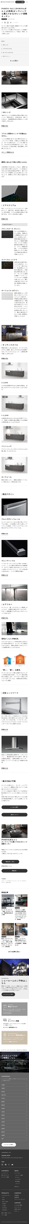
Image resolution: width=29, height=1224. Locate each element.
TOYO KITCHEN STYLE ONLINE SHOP (12, 1157)
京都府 (3, 1108)
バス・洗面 (4, 1215)
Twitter (9, 1164)
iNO (3, 1197)
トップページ (3, 1050)
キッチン (14, 1050)
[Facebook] (5, 22)
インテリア (18, 1179)
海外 (3, 1138)
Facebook (5, 1164)
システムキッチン (6, 1195)
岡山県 (3, 1118)
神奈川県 (4, 1095)
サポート (17, 1211)
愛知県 (3, 1105)
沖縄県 (3, 1135)
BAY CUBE (5, 1201)
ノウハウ (17, 1183)
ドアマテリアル (7, 48)
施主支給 (8, 882)
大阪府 (3, 1111)
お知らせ (17, 1186)
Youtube (12, 1164)
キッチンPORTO (22, 880)
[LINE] (8, 22)
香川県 (3, 1125)
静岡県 (3, 1101)
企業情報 (17, 1195)
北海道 (3, 1084)
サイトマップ (18, 1207)
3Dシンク (5, 45)
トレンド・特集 (19, 1175)
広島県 (3, 1121)
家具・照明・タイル (6, 1213)
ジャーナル (9, 1050)
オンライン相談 (5, 1177)
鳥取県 (3, 1115)
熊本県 (3, 1132)
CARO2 (4, 1205)
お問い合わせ (18, 1209)
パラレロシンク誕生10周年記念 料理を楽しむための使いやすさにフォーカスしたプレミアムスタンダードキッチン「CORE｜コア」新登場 (20, 914)
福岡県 (3, 1128)
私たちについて (5, 1175)
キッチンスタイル (8, 52)
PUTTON (4, 1207)
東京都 (3, 1091)
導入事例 (17, 1181)
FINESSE (4, 1210)
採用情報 (17, 1197)
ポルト (3, 882)
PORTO (10, 880)
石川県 (3, 1098)
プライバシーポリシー (20, 1199)
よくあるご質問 (18, 1205)
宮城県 (3, 1088)
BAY (3, 1199)
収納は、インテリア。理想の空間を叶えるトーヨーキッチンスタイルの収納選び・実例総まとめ (20, 942)
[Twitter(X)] (2, 22)
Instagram (2, 1164)
